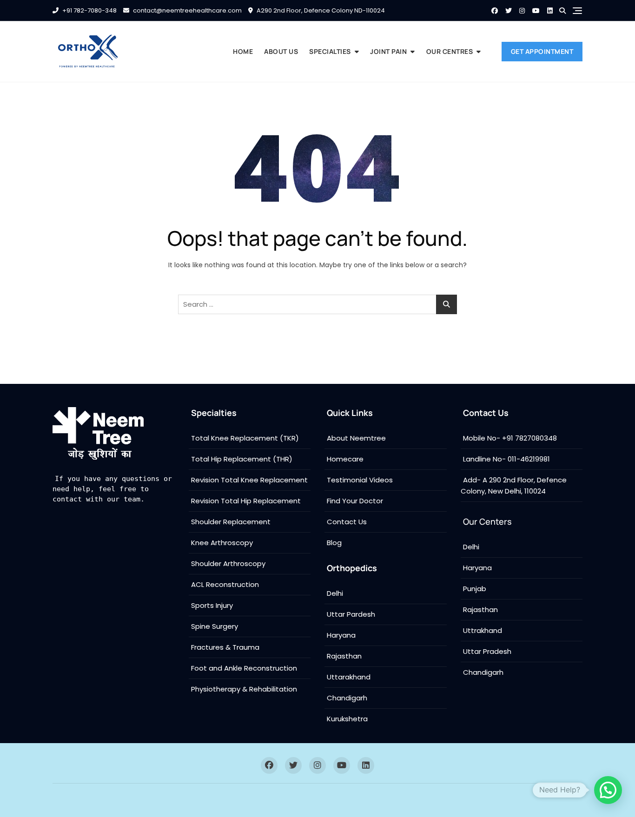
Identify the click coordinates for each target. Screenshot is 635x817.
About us (281, 51)
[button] (608, 790)
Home (243, 51)
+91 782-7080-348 (89, 10)
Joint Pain (388, 51)
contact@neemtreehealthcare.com (187, 10)
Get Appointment (542, 51)
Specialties (330, 51)
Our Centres (449, 51)
